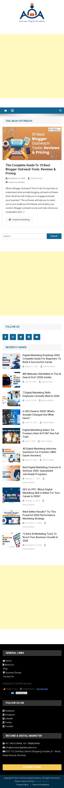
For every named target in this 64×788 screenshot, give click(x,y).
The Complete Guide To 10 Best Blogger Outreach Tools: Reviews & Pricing (31, 169)
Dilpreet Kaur (36, 178)
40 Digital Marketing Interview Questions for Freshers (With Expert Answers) (39, 452)
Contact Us (8, 676)
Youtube (8, 726)
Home (8, 661)
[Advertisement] (32, 66)
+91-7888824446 (31, 743)
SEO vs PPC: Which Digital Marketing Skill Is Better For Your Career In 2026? (41, 493)
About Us (9, 664)
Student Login (32, 767)
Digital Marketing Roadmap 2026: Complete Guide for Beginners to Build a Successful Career (42, 359)
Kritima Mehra (49, 366)
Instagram (9, 714)
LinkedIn (8, 718)
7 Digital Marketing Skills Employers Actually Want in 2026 (41, 394)
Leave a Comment (16, 182)
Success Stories (13, 672)
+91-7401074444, (14, 743)
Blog (5, 668)
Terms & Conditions (40, 785)
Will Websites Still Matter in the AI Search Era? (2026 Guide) (42, 375)
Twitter (8, 722)
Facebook (9, 711)
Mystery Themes (42, 781)
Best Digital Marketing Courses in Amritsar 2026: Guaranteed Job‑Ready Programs (42, 471)
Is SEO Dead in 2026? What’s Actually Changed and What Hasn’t (39, 415)
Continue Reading (21, 219)
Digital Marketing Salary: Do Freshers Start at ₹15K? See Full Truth (41, 433)
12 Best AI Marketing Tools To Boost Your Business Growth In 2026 (40, 537)
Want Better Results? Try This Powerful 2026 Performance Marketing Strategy (39, 515)
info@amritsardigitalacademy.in (21, 747)
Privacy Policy (22, 785)
